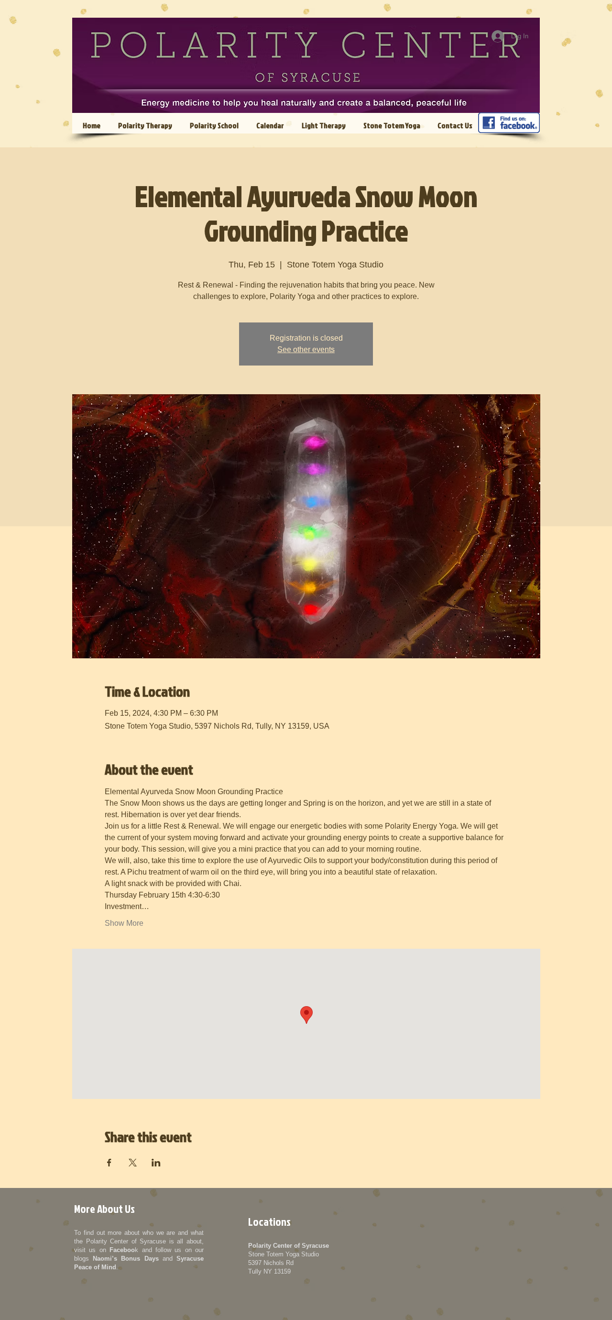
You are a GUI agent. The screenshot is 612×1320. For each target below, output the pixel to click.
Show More (124, 923)
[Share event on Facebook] (109, 1162)
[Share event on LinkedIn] (156, 1162)
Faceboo (122, 1249)
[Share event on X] (132, 1162)
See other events (306, 349)
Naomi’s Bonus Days (125, 1258)
